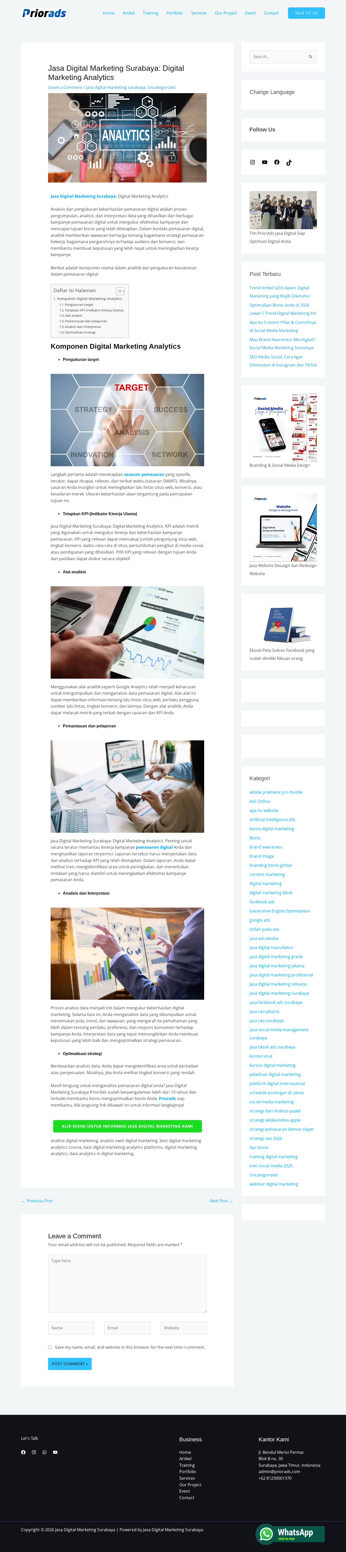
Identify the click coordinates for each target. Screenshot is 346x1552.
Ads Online (259, 801)
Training (150, 13)
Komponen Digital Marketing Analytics (89, 298)
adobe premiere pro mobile (275, 792)
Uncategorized (161, 87)
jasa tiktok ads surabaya (272, 1047)
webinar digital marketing (273, 1184)
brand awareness (266, 847)
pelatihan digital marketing (275, 1074)
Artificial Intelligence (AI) (272, 819)
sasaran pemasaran (144, 474)
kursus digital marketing (272, 1065)
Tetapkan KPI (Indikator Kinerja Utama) (94, 310)
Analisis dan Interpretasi (83, 326)
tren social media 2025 (271, 1166)
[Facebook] (277, 161)
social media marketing (271, 1102)
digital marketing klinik (270, 892)
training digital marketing (273, 1156)
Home (108, 13)
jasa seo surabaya (266, 1020)
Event (250, 13)
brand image (261, 856)
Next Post (221, 1201)
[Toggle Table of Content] (118, 291)
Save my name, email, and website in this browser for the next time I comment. (130, 1347)
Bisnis (255, 838)
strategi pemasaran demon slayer (281, 1129)
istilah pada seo (264, 929)
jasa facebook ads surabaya (275, 1002)
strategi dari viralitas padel (274, 1111)
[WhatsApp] (44, 1452)
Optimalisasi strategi (80, 332)
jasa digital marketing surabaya (115, 87)
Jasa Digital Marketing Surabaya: (84, 196)
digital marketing (265, 883)
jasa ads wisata (263, 938)
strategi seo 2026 (265, 1138)
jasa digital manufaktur (271, 947)
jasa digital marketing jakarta (276, 966)
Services (199, 13)
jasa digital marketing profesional (281, 975)
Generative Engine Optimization (279, 911)
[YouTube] (265, 161)
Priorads (167, 1098)
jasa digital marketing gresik (276, 956)
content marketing (267, 874)
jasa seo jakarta (264, 1011)
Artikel (129, 13)
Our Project (226, 13)
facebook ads (262, 902)
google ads (259, 920)
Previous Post (37, 1201)
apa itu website (263, 810)
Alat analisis (73, 315)
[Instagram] (252, 161)
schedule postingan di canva (276, 1092)
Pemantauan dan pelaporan (86, 321)
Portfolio (174, 13)
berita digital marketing (271, 828)
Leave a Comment (65, 87)
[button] (306, 13)
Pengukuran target (79, 304)
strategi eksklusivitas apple (275, 1120)
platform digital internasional (277, 1083)
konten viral (260, 1056)
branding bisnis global (270, 865)
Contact (271, 13)
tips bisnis (259, 1147)
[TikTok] (289, 162)
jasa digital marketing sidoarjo (278, 984)
